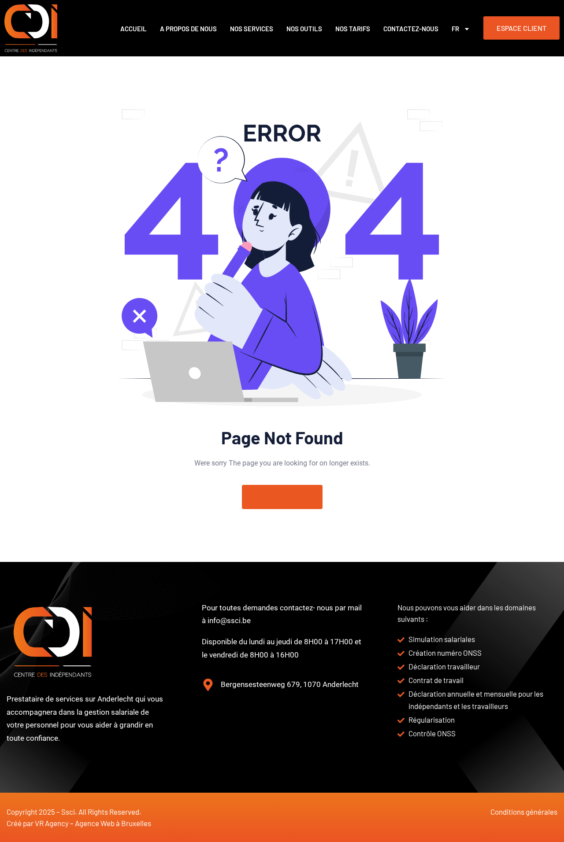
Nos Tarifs (352, 29)
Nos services (251, 29)
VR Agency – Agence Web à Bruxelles (93, 823)
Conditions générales (523, 811)
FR (455, 29)
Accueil (133, 29)
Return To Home (287, 496)
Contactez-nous (410, 29)
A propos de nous (188, 29)
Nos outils (304, 29)
